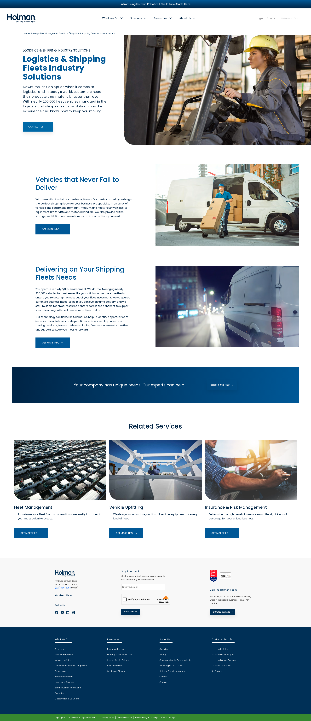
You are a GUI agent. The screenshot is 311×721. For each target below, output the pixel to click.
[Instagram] (73, 612)
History (163, 654)
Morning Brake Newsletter (119, 654)
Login (260, 18)
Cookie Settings (168, 717)
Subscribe (129, 611)
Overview (59, 649)
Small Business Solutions (68, 687)
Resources (160, 18)
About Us (185, 18)
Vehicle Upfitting (63, 660)
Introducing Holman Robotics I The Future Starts (155, 4)
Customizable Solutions (67, 698)
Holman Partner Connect (224, 660)
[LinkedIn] (67, 612)
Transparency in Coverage (146, 717)
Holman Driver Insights (223, 654)
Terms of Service (124, 717)
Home (26, 33)
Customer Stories (116, 671)
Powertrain (60, 671)
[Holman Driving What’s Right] (21, 18)
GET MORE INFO (51, 229)
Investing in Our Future (171, 665)
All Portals (217, 671)
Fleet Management (64, 654)
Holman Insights (220, 649)
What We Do (110, 18)
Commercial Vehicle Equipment (71, 665)
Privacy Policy (108, 717)
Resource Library (115, 649)
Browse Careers (221, 612)
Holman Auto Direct (221, 665)
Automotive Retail (64, 676)
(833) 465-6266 (63, 587)
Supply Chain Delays (118, 660)
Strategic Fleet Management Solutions (49, 33)
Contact (272, 18)
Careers (163, 676)
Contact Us (62, 595)
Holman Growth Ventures (172, 671)
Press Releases (114, 665)
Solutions (136, 18)
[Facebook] (56, 612)
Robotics (59, 693)
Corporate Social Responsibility (175, 660)
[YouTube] (62, 612)
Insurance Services (64, 682)
